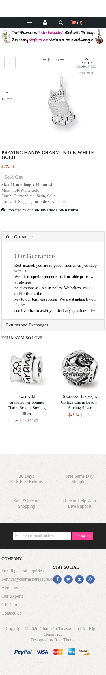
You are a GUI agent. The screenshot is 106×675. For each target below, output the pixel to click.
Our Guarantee (19, 237)
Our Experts (12, 596)
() (79, 22)
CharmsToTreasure (56, 628)
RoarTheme (64, 639)
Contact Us (11, 613)
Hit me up (83, 536)
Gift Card (9, 604)
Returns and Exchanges (27, 325)
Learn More (86, 73)
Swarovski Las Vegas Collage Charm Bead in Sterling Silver (79, 402)
